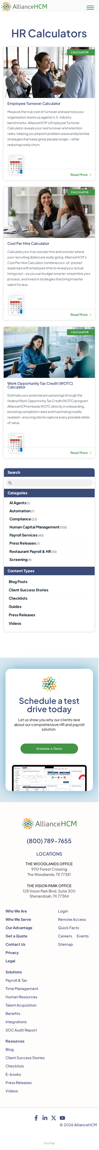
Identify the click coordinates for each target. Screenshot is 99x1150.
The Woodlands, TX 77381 (49, 874)
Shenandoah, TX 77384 (49, 896)
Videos (12, 1090)
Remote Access (72, 919)
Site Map (49, 1143)
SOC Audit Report (21, 1030)
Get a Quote (16, 936)
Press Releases (22, 543)
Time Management (22, 988)
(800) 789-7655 (49, 841)
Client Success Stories (25, 1057)
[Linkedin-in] (45, 1118)
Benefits (13, 1013)
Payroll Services (23, 535)
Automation (19, 510)
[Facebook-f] (36, 1118)
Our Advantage (19, 927)
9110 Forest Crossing (49, 869)
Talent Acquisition (21, 1005)
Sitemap (65, 944)
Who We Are (16, 911)
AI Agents (17, 502)
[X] (53, 1118)
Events (83, 936)
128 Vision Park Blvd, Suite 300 (49, 891)
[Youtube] (62, 1118)
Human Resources (21, 996)
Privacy (12, 952)
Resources (15, 1041)
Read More (79, 174)
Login (63, 911)
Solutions (14, 971)
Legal (10, 960)
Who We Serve (18, 919)
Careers (65, 936)
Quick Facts (68, 927)
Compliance (20, 518)
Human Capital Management (34, 527)
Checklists (15, 1066)
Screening (18, 559)
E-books (13, 1074)
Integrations (16, 1021)
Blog (10, 1049)
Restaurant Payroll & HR (30, 551)
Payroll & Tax (16, 980)
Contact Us (15, 944)
